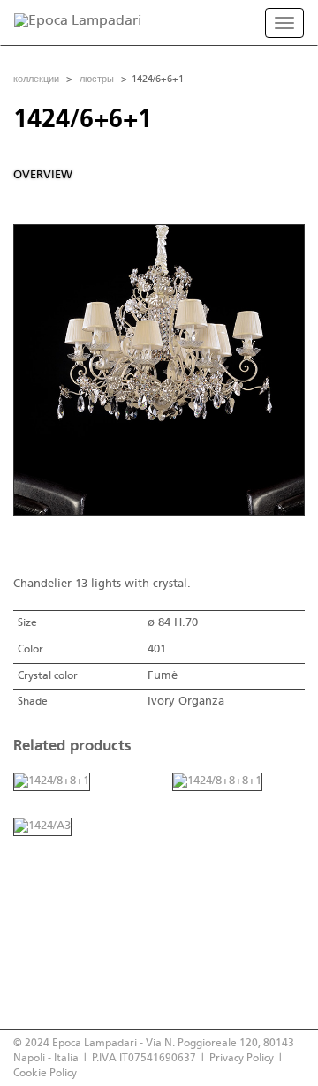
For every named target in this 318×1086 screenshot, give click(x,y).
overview (42, 175)
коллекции (36, 79)
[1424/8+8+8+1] (217, 782)
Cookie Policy (45, 1073)
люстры (97, 79)
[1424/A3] (42, 827)
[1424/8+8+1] (51, 782)
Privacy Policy (241, 1058)
